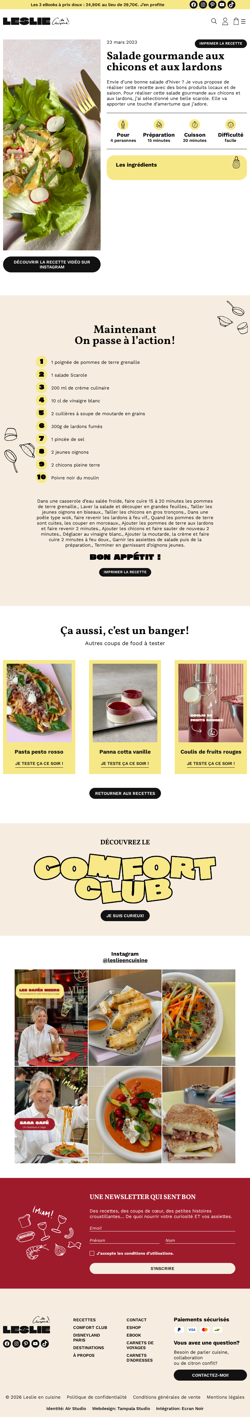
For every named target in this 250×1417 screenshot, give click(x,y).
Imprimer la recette (220, 43)
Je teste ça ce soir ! (39, 763)
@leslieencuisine (125, 960)
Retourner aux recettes (125, 793)
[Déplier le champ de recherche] (214, 21)
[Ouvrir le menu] (243, 21)
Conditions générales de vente (167, 1397)
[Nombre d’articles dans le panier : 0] (235, 21)
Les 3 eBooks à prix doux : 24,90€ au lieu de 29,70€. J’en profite (97, 4)
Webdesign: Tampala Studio (121, 1408)
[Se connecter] (225, 21)
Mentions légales (226, 1397)
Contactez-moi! (210, 1375)
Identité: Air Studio (66, 1408)
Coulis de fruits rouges (210, 751)
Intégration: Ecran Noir (180, 1408)
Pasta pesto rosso (39, 751)
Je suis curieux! (125, 915)
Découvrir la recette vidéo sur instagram (52, 264)
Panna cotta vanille (125, 751)
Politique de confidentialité (97, 1397)
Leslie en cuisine (42, 1397)
